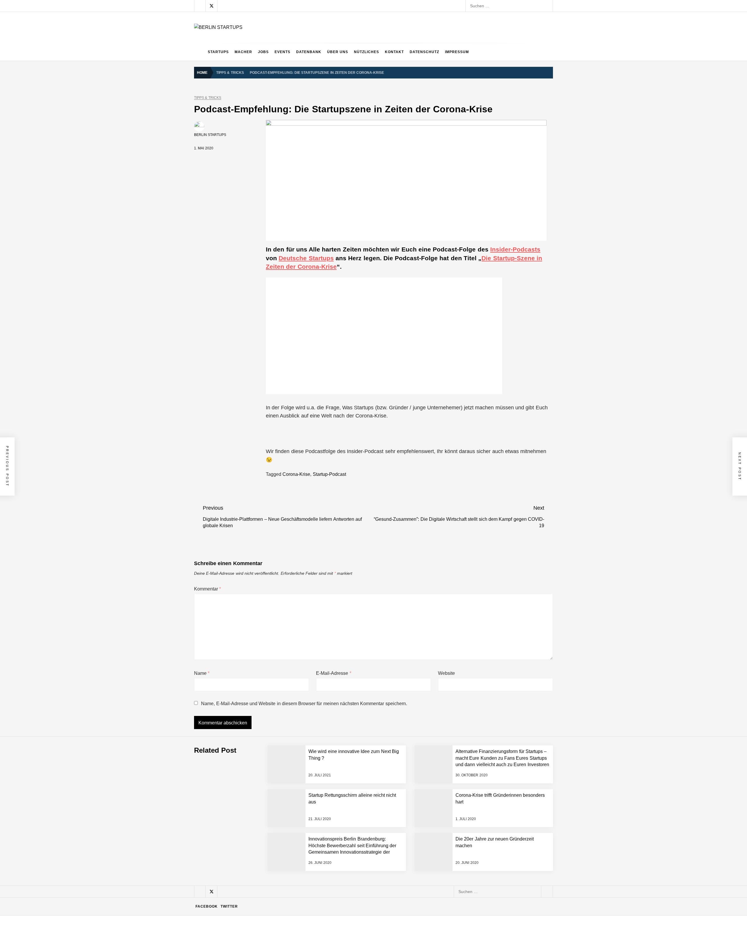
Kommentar (207, 588)
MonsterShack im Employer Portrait (259, 754)
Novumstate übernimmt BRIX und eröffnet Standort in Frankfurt (284, 894)
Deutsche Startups (306, 258)
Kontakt (394, 52)
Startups (218, 52)
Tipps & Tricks (207, 98)
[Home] (199, 52)
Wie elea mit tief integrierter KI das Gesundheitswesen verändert (286, 731)
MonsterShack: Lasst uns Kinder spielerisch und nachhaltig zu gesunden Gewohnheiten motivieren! (318, 824)
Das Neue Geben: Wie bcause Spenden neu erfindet (275, 778)
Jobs (263, 52)
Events (282, 52)
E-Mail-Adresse (333, 673)
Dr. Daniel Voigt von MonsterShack (258, 801)
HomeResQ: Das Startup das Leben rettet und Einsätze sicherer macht (292, 871)
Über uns (337, 52)
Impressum (457, 52)
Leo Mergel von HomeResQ (252, 848)
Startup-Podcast (329, 474)
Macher (243, 52)
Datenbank (308, 52)
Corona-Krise (296, 474)
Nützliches (366, 52)
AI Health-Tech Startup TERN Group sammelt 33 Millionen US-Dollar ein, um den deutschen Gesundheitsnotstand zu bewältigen (345, 708)
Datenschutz (424, 52)
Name (202, 673)
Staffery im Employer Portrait (253, 918)
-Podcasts (515, 249)
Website (446, 673)
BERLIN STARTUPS (210, 135)
